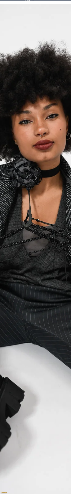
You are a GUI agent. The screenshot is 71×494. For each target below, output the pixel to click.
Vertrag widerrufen (3, 492)
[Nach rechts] (62, 0)
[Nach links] (8, 0)
